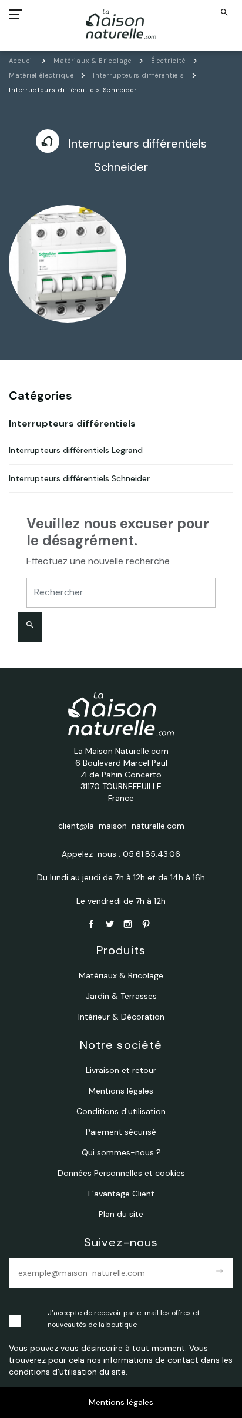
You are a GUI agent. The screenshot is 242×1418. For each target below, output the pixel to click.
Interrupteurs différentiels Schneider (79, 478)
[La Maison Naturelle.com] (121, 24)
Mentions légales (121, 1402)
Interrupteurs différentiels (72, 423)
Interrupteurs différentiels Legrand (76, 450)
